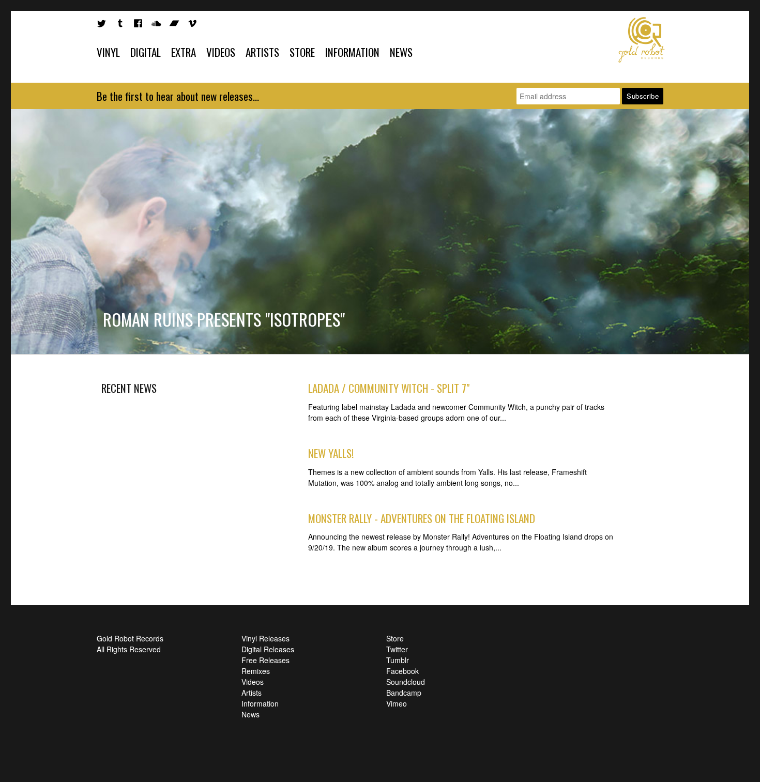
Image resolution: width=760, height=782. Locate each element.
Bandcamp (403, 692)
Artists (262, 52)
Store (302, 52)
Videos (220, 52)
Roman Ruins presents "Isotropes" (224, 319)
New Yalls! (331, 453)
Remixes (255, 671)
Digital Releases (267, 649)
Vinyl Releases (265, 638)
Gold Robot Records (641, 40)
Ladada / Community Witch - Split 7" (388, 388)
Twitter (397, 649)
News (401, 52)
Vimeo (396, 703)
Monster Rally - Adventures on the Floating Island (421, 518)
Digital (145, 52)
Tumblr (397, 660)
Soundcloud (405, 682)
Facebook (402, 671)
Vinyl (108, 52)
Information (352, 52)
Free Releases (265, 660)
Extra (183, 52)
